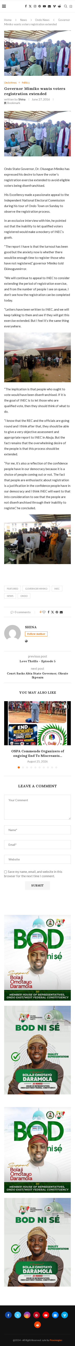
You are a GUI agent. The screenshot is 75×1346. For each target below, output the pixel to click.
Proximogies (56, 1340)
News (23, 20)
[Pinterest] (39, 6)
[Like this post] (43, 612)
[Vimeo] (54, 6)
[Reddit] (59, 6)
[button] (7, 734)
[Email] (49, 6)
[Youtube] (44, 6)
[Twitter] (30, 6)
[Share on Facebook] (48, 612)
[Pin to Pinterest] (57, 612)
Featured (12, 588)
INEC (57, 588)
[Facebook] (26, 6)
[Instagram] (35, 6)
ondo (24, 596)
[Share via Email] (61, 612)
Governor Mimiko (36, 588)
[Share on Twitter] (52, 612)
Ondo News (42, 20)
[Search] (66, 6)
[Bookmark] (71, 6)
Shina (21, 99)
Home (7, 20)
